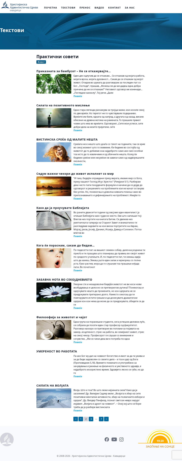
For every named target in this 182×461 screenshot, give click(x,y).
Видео (99, 7)
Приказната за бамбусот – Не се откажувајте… (73, 71)
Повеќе (78, 96)
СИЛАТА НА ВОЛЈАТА (52, 385)
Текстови (68, 7)
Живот (41, 62)
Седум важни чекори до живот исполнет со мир (75, 174)
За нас (130, 7)
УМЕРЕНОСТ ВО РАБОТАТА (56, 351)
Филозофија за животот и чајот (61, 317)
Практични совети (57, 56)
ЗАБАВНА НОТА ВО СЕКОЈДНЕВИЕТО (64, 279)
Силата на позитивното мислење (63, 105)
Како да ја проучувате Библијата (62, 208)
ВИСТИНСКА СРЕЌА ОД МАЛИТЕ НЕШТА (67, 139)
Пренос (85, 7)
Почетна (50, 7)
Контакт (114, 7)
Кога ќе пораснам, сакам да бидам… (65, 245)
